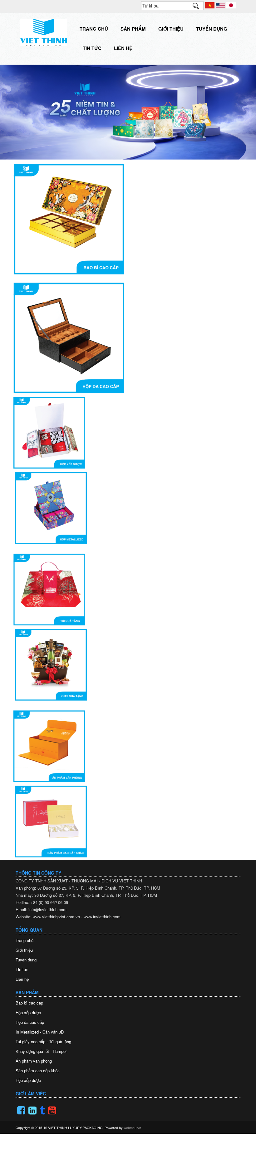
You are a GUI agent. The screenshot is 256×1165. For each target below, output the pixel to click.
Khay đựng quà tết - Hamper (41, 1051)
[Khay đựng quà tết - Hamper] (128, 665)
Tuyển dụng (211, 28)
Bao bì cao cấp (29, 1003)
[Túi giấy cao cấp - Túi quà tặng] (127, 589)
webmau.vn (132, 1127)
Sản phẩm (133, 28)
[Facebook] (21, 1110)
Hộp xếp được (28, 1012)
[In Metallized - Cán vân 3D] (128, 508)
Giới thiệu (171, 28)
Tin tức (92, 48)
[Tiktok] (42, 1110)
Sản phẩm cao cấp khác (38, 1071)
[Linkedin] (32, 1110)
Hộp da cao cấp (30, 1022)
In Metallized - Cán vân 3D (40, 1032)
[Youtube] (52, 1110)
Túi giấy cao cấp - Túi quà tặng (43, 1041)
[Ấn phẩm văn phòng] (127, 746)
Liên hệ (123, 48)
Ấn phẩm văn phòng (34, 1061)
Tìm (199, 7)
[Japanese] (231, 5)
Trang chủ (94, 28)
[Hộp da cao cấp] (128, 338)
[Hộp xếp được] (127, 433)
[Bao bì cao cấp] (128, 219)
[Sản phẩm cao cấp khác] (128, 821)
